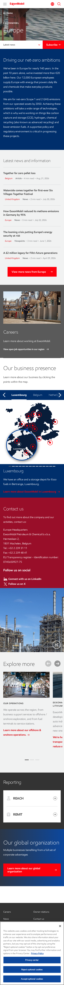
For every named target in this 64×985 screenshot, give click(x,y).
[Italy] (26, 452)
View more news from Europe (29, 271)
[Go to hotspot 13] (50, 466)
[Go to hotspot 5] (23, 466)
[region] (32, 953)
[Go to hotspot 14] (54, 466)
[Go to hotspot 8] (33, 466)
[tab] (26, 760)
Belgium (8, 178)
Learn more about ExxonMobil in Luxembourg (30, 491)
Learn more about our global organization (23, 870)
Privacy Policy (37, 953)
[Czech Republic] (34, 429)
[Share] (57, 645)
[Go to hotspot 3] (16, 466)
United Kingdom (12, 199)
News (6, 919)
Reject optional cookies (32, 969)
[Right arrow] (57, 663)
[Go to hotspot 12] (47, 466)
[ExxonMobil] (18, 4)
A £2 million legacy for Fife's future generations (30, 252)
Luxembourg (19, 394)
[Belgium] (17, 441)
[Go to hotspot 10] (40, 466)
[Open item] (55, 798)
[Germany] (32, 425)
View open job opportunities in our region (24, 349)
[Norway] (28, 416)
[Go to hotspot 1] (10, 466)
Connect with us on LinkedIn (24, 578)
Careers (7, 911)
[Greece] (39, 438)
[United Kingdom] (21, 424)
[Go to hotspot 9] (37, 466)
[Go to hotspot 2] (13, 466)
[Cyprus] (50, 442)
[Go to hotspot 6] (27, 466)
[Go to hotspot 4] (20, 466)
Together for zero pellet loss (19, 173)
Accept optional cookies (32, 979)
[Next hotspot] (60, 395)
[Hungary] (32, 446)
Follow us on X (17, 583)
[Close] (60, 926)
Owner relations (41, 911)
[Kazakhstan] (55, 422)
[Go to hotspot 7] (30, 466)
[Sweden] (33, 414)
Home (10, 13)
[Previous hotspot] (4, 395)
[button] (5, 4)
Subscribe (51, 44)
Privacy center (32, 960)
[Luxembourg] (19, 444)
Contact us (38, 919)
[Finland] (39, 414)
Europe (8, 220)
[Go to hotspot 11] (43, 466)
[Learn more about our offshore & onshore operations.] (26, 685)
